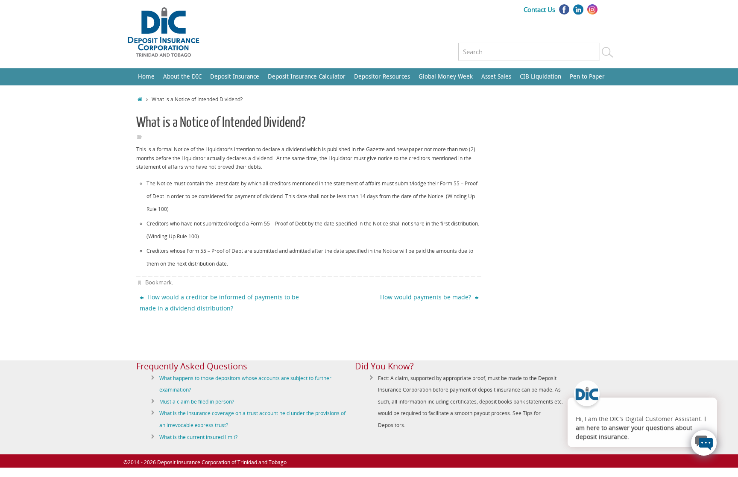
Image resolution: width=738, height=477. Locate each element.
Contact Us (539, 9)
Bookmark (158, 282)
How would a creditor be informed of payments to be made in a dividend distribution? (219, 302)
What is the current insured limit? (198, 437)
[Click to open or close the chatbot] (704, 443)
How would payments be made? (426, 297)
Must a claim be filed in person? (196, 401)
